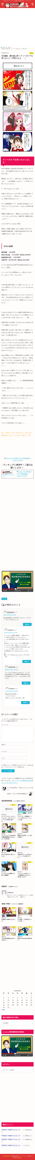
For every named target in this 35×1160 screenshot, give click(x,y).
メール (4, 751)
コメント (4, 724)
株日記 (5, 598)
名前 (3, 744)
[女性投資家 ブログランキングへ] (7, 472)
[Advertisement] (17, 27)
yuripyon (10, 892)
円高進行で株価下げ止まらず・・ (12, 1129)
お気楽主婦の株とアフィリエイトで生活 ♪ (21, 1156)
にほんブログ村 (17, 460)
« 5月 (3, 1009)
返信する (27, 624)
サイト (3, 758)
